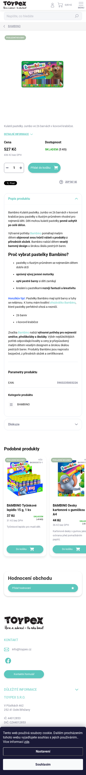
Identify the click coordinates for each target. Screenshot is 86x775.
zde (26, 742)
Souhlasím (43, 764)
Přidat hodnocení (21, 588)
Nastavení (43, 751)
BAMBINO (23, 404)
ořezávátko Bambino (63, 302)
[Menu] (81, 5)
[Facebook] (7, 659)
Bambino (35, 233)
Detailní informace (16, 134)
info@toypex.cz (21, 649)
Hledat (76, 16)
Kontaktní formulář (24, 674)
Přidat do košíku (41, 167)
